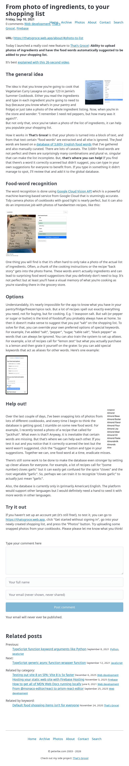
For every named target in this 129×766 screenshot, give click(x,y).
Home (54, 22)
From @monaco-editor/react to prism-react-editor (48, 688)
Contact (105, 22)
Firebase (23, 28)
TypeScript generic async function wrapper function (49, 663)
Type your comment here (23, 543)
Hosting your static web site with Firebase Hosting (48, 679)
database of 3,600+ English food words (64, 144)
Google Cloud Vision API (74, 191)
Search (118, 22)
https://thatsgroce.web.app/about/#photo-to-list (48, 38)
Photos (80, 22)
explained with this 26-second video (43, 62)
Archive (66, 22)
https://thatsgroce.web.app (25, 519)
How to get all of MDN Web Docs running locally (46, 684)
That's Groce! (79, 46)
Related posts (24, 636)
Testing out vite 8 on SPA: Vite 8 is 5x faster (43, 675)
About (92, 22)
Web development (37, 24)
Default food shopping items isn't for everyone (45, 705)
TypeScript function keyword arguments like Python (49, 649)
